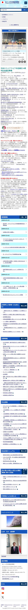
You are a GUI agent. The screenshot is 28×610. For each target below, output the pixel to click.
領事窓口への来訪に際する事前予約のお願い (14, 314)
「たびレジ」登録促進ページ (10, 369)
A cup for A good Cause (12, 83)
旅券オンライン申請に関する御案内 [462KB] (14, 354)
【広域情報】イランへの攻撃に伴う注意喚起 (14, 410)
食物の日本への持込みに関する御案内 (12, 386)
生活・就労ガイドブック (9, 486)
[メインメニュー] (25, 2)
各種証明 (4, 21)
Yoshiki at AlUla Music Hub (7, 118)
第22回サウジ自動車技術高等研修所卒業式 (11, 102)
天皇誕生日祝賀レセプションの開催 (11, 51)
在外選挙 (5, 374)
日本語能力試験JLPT (6, 99)
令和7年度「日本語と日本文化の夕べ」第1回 (12, 94)
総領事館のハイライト (7, 14)
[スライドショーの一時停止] (22, 62)
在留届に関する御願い (8, 232)
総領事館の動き (7, 317)
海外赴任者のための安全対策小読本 (12, 455)
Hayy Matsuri (17, 75)
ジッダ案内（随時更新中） (9, 321)
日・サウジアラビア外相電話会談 (11, 254)
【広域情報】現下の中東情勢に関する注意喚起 (15, 416)
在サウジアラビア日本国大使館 (10, 576)
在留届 (3, 17)
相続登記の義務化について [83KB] (12, 331)
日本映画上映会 (5, 97)
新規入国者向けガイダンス (9, 489)
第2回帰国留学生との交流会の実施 (11, 55)
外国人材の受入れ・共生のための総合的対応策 (15, 480)
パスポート (5, 19)
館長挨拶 (4, 556)
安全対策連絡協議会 (8, 441)
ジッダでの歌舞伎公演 (6, 115)
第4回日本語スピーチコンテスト (9, 111)
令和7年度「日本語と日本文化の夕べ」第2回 (12, 107)
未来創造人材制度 (7, 395)
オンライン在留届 (7, 372)
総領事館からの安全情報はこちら (11, 444)
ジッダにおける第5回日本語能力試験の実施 (14, 247)
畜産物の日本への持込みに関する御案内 (13, 380)
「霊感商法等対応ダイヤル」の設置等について (15, 327)
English (25, 6)
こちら (22, 72)
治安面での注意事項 (8, 431)
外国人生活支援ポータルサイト (11, 484)
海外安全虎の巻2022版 (8, 461)
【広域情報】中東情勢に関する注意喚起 (13, 413)
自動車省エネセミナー (6, 121)
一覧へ (22, 217)
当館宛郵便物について (7, 578)
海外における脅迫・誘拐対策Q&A (11, 463)
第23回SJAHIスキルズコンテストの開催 (13, 294)
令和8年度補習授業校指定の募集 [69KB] (13, 278)
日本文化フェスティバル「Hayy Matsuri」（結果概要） (14, 53)
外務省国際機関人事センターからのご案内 (13, 319)
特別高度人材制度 (7, 392)
